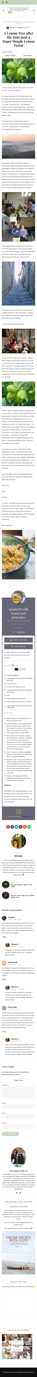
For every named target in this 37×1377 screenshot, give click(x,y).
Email (4, 1113)
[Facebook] (12, 827)
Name (4, 1103)
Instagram (3, 2)
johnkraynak (12, 962)
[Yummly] (25, 827)
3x (24, 669)
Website (4, 1123)
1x (16, 669)
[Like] (8, 827)
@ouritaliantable (25, 816)
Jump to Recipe (10, 55)
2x (20, 669)
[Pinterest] (20, 827)
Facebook (7, 2)
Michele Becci (21, 632)
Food (4, 22)
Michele (12, 28)
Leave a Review (7, 52)
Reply (4, 937)
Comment (5, 1085)
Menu (34, 10)
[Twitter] (16, 827)
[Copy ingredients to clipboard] (13, 665)
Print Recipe (28, 55)
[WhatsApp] (29, 827)
